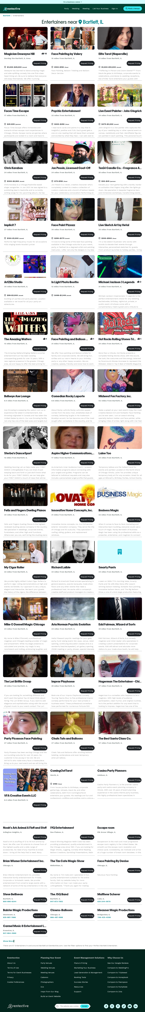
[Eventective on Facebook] (106, 1006)
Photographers (47, 982)
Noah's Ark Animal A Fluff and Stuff (25, 827)
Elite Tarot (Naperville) (113, 54)
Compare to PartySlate (117, 987)
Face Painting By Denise (113, 861)
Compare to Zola (115, 991)
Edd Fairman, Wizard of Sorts (117, 624)
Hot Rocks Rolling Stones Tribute (119, 339)
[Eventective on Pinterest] (118, 1006)
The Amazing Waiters (17, 339)
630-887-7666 (9, 917)
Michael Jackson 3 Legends (117, 282)
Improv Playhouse (63, 681)
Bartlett (6, 15)
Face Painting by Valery (66, 54)
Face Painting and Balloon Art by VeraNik (78, 339)
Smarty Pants (107, 567)
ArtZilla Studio (13, 282)
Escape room (105, 827)
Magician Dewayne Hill (19, 54)
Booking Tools (80, 977)
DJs (42, 987)
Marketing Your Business (84, 968)
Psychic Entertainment (66, 111)
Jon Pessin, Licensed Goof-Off (70, 168)
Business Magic (109, 510)
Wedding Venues (48, 968)
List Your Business (101, 8)
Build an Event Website (51, 996)
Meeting (86, 8)
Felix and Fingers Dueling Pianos (25, 510)
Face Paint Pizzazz (63, 225)
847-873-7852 (56, 901)
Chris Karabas (13, 168)
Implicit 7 (10, 225)
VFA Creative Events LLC (20, 795)
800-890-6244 (9, 901)
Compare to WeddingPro (118, 968)
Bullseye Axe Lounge (17, 396)
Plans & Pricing (80, 963)
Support (77, 991)
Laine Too (105, 453)
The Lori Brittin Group (17, 681)
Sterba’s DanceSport (18, 453)
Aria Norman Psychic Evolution (71, 624)
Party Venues (46, 963)
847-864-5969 (9, 933)
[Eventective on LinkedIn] (135, 1006)
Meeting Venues (47, 972)
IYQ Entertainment (62, 827)
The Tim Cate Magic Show (67, 861)
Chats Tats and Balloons (67, 738)
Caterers (44, 977)
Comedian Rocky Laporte (68, 396)
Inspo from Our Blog (49, 991)
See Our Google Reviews (118, 963)
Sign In (115, 8)
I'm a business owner (71, 2)
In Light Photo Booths (65, 282)
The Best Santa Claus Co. (115, 738)
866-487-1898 (56, 917)
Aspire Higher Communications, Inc (74, 453)
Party (66, 8)
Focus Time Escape (16, 111)
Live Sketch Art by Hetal (114, 225)
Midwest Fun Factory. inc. (115, 396)
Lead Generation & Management (88, 972)
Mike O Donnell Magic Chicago (24, 624)
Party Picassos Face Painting (23, 738)
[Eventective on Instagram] (112, 1006)
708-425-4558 (104, 917)
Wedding (75, 8)
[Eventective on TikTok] (124, 1006)
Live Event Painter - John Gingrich (120, 111)
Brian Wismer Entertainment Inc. (23, 861)
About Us (11, 963)
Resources (78, 987)
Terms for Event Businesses (19, 972)
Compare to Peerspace (117, 982)
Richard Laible (60, 567)
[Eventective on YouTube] (130, 1006)
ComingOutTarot (61, 770)
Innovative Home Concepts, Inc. (72, 510)
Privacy (10, 977)
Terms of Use (13, 968)
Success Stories (81, 982)
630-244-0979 (103, 901)
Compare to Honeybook (118, 977)
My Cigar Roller (14, 567)
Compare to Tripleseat (117, 972)
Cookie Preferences (15, 982)
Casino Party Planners (111, 770)
